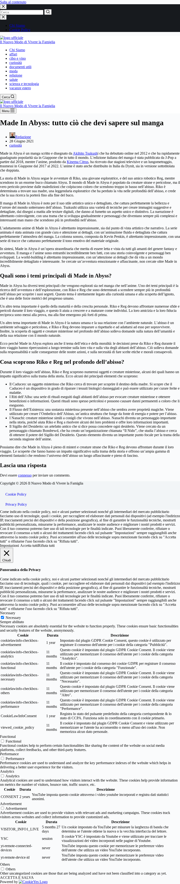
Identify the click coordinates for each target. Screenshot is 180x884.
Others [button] (5, 864)
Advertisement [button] (11, 804)
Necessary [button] (7, 613)
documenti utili (20, 67)
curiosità (15, 63)
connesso (25, 475)
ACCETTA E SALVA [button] (17, 878)
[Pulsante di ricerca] (48, 12)
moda (13, 71)
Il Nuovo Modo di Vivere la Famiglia (27, 42)
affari (13, 54)
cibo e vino (17, 58)
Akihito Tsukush (85, 153)
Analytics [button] (7, 771)
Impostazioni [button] (9, 546)
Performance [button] (9, 754)
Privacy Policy (16, 504)
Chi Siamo (17, 25)
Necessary (13, 618)
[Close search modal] (3, 6)
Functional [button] (8, 737)
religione (15, 75)
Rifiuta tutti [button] (46, 546)
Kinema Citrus (77, 162)
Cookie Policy (19, 30)
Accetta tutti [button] (29, 546)
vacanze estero (20, 88)
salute (13, 80)
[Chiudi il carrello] (3, 17)
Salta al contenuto (13, 2)
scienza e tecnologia (24, 84)
